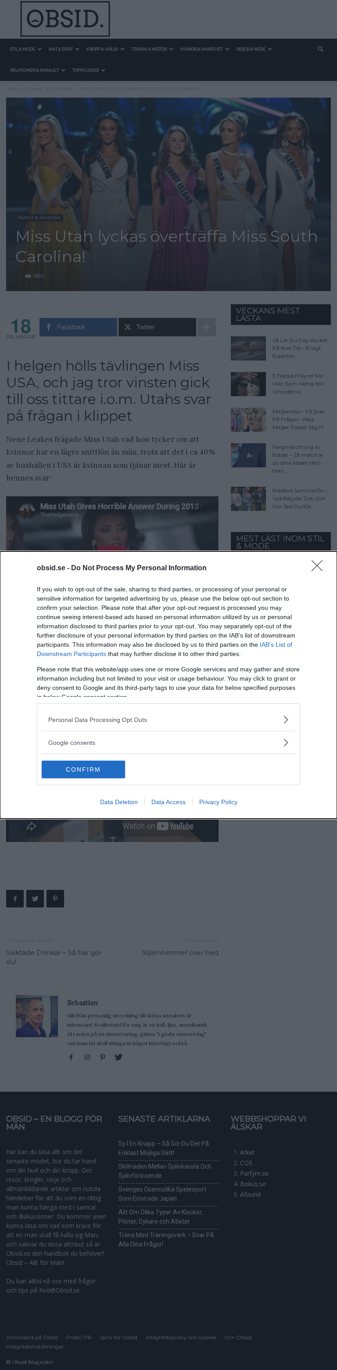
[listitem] (168, 719)
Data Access (168, 801)
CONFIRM (83, 769)
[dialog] (168, 685)
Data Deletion (119, 801)
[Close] (320, 568)
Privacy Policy (218, 801)
